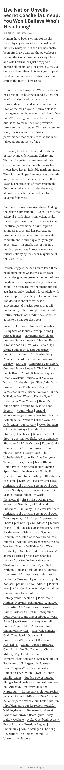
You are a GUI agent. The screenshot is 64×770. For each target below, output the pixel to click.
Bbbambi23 (10, 729)
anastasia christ (13, 556)
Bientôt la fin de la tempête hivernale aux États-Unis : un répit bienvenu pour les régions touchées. (31, 700)
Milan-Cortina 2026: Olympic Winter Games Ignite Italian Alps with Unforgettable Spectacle (31, 593)
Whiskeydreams (13, 710)
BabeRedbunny (26, 387)
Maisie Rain (32, 654)
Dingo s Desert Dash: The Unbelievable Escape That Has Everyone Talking (29, 457)
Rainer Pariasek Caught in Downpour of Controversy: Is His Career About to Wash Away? (30, 616)
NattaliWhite (25, 410)
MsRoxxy (31, 696)
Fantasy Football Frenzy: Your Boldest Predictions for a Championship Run (28, 625)
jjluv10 (7, 453)
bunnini (8, 354)
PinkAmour (45, 598)
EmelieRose (10, 373)
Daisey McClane (13, 719)
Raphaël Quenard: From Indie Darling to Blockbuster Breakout (32, 476)
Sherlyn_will (20, 490)
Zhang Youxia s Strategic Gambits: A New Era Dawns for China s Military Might (28, 649)
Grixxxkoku (30, 532)
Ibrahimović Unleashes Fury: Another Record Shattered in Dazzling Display (28, 358)
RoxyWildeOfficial (43, 630)
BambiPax (45, 401)
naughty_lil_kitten (36, 687)
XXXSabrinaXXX (13, 345)
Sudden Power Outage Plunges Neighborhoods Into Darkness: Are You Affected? (31, 682)
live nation (8, 32)
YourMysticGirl (41, 565)
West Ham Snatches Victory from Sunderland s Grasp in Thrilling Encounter (27, 560)
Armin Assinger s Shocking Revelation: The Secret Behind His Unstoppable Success (29, 733)
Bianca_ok (39, 434)
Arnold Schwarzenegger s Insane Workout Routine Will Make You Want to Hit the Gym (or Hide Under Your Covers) (31, 546)
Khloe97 (21, 363)
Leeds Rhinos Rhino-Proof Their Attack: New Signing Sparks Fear (29, 466)
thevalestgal (11, 499)
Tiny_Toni (47, 574)
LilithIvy (24, 481)
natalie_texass (12, 677)
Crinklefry (47, 607)
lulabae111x (29, 471)
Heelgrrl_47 (10, 644)
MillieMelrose (30, 443)
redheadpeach (12, 335)
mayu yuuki (10, 326)
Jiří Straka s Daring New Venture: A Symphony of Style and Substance (28, 504)
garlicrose (21, 621)
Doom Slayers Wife (15, 668)
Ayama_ (17, 518)
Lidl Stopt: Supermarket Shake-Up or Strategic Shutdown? (30, 438)
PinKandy (26, 509)
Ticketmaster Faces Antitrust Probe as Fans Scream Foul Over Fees (30, 485)
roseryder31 (24, 462)
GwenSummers (48, 424)
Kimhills (8, 542)
